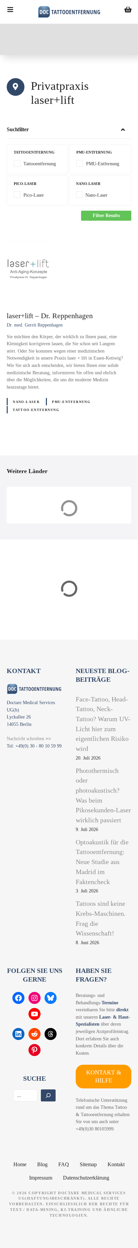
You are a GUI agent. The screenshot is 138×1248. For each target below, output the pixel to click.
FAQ (63, 1164)
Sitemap (88, 1164)
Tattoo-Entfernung (36, 410)
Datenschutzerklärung (86, 1178)
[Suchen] (48, 1095)
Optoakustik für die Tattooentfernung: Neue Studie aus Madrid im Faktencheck (102, 861)
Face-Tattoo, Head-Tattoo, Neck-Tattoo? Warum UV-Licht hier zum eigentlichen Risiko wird (103, 723)
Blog (42, 1164)
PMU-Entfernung (71, 402)
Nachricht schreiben (25, 738)
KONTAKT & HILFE (103, 1076)
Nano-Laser (26, 402)
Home (19, 1164)
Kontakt (116, 1164)
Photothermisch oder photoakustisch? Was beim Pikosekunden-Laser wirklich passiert (103, 795)
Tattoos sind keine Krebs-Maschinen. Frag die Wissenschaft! (101, 918)
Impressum (40, 1178)
